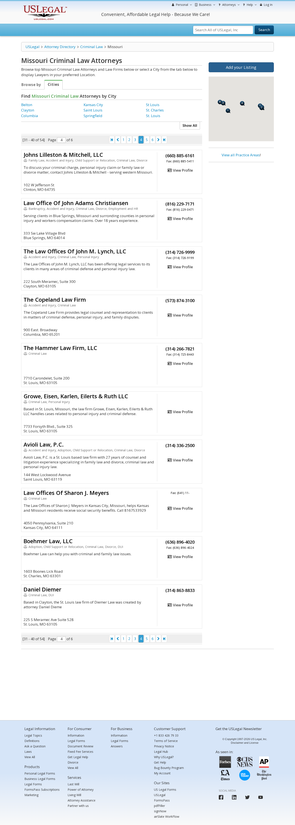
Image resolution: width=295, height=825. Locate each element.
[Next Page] (158, 140)
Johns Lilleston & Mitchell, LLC (63, 154)
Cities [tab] (53, 84)
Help (249, 5)
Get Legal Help (78, 757)
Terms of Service (166, 741)
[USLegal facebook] (221, 797)
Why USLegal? (164, 757)
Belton (26, 104)
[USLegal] (44, 5)
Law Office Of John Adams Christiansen (76, 203)
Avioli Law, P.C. (44, 444)
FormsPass (162, 800)
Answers (117, 746)
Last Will (73, 784)
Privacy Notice (164, 746)
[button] (228, 110)
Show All (189, 125)
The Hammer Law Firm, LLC (60, 348)
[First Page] (111, 140)
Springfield (93, 115)
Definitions (32, 741)
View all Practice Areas (241, 154)
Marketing (31, 795)
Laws (28, 752)
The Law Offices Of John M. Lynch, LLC (75, 251)
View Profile (182, 170)
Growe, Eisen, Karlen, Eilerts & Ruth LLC (76, 396)
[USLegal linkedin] (234, 797)
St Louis (152, 104)
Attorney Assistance (81, 800)
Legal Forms (33, 784)
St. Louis (153, 115)
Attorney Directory (60, 46)
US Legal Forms (165, 789)
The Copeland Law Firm (55, 299)
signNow (160, 811)
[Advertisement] (241, 193)
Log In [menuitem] (268, 5)
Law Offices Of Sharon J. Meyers (66, 493)
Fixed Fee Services (80, 752)
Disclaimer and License (245, 742)
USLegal (32, 46)
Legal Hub (161, 752)
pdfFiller (159, 806)
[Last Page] (164, 140)
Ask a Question (35, 746)
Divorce (73, 762)
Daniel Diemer (42, 589)
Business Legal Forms (39, 779)
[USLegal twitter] (247, 797)
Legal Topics (33, 735)
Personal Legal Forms (39, 773)
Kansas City (93, 104)
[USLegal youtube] (260, 797)
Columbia (29, 115)
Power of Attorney (81, 789)
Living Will (74, 795)
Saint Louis (93, 110)
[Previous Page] (117, 140)
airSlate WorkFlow (166, 816)
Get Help (160, 762)
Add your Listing (241, 67)
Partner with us (78, 806)
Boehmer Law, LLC (48, 541)
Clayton (27, 110)
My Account (162, 773)
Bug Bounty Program (169, 768)
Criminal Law (91, 46)
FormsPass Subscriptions (42, 789)
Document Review (80, 746)
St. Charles (155, 110)
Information (76, 735)
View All (29, 757)
